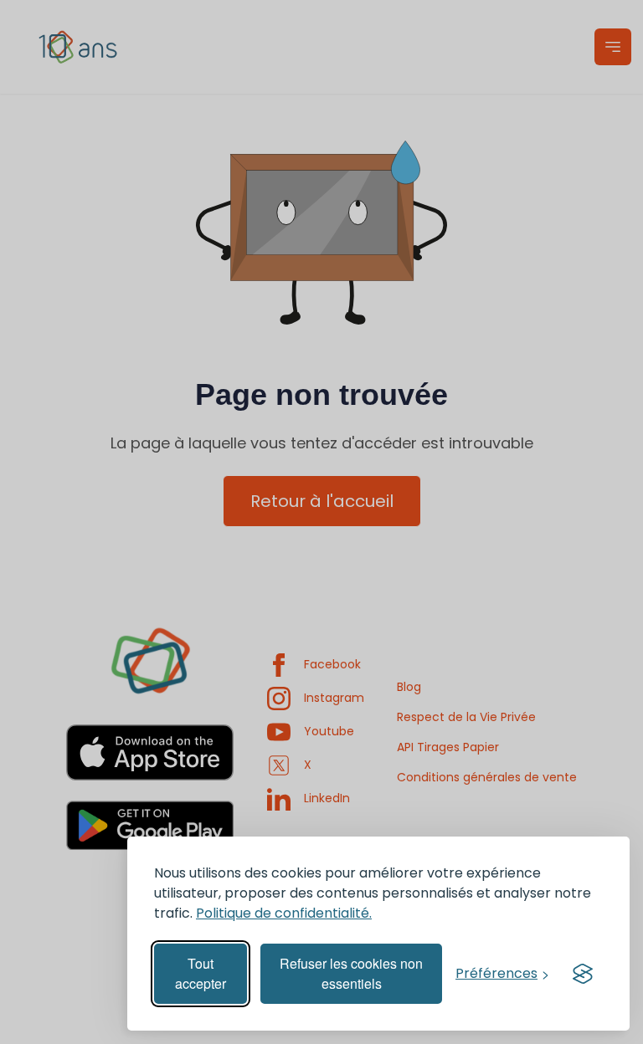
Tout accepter (200, 973)
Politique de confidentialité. (284, 913)
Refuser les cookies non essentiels (351, 973)
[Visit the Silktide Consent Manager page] (583, 974)
